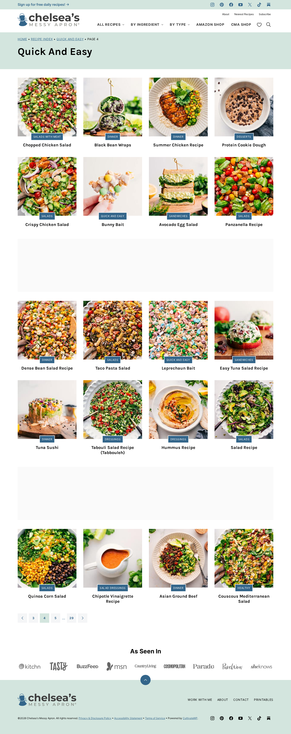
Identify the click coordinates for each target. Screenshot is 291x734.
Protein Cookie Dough (244, 145)
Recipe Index (42, 39)
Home (22, 39)
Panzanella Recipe (244, 224)
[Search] (268, 24)
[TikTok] (259, 4)
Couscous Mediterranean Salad (243, 599)
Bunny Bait (113, 224)
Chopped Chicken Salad (47, 145)
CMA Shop (241, 24)
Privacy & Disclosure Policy (95, 718)
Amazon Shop (210, 24)
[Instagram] (212, 4)
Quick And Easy (70, 39)
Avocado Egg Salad (178, 224)
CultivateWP (190, 718)
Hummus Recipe (178, 447)
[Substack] (268, 4)
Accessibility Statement (128, 718)
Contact (241, 699)
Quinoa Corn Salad (47, 596)
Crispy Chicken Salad (47, 224)
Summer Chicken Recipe (178, 145)
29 (71, 618)
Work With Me (200, 699)
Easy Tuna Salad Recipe (244, 368)
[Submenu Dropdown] (123, 24)
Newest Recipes (244, 14)
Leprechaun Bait (178, 368)
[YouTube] (240, 4)
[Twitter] (250, 4)
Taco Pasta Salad (112, 368)
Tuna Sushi (47, 447)
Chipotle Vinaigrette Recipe (112, 599)
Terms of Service (155, 718)
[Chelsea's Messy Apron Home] (48, 19)
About (225, 14)
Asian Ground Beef (178, 596)
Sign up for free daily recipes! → (43, 4)
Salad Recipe (244, 447)
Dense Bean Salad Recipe (47, 368)
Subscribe (265, 14)
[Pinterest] (221, 4)
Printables (263, 699)
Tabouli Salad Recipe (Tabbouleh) (112, 450)
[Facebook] (231, 4)
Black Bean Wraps (112, 145)
